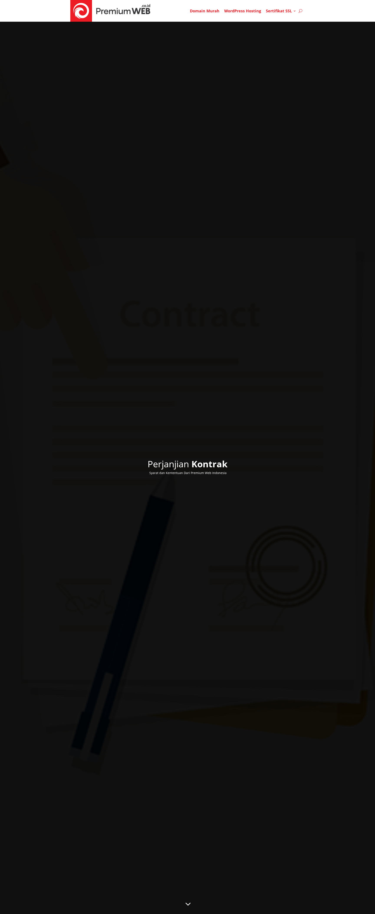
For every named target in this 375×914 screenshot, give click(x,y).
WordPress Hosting (242, 10)
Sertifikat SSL (279, 10)
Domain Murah (204, 10)
